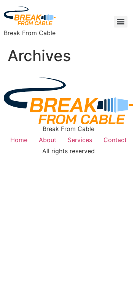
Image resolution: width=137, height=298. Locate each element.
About (47, 140)
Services (80, 140)
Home (18, 140)
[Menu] (120, 22)
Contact (115, 140)
